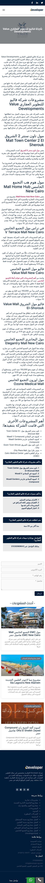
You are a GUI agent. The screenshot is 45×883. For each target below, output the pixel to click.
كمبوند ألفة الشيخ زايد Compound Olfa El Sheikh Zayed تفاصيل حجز (22, 730)
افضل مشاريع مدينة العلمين (27, 822)
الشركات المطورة (31, 814)
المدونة (35, 811)
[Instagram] (17, 789)
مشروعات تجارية (31, 800)
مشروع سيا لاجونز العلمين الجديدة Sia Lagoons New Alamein (23, 681)
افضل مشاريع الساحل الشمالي (26, 828)
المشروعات (33, 808)
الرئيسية (35, 816)
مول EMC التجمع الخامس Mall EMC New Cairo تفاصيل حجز (24, 633)
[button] (4, 10)
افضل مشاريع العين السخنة (27, 825)
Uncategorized (31, 833)
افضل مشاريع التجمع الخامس (26, 830)
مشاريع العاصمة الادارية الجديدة (26, 803)
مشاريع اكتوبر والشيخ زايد (28, 805)
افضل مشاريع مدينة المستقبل (26, 819)
